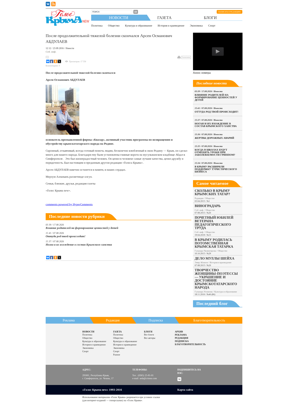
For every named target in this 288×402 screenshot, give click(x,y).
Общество (114, 25)
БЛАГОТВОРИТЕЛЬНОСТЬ (190, 344)
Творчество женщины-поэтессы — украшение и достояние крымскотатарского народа (216, 278)
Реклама (69, 320)
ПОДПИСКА (182, 341)
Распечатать (186, 57)
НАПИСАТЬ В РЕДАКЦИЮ (229, 12)
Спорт (211, 25)
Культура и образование (138, 25)
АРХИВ (179, 331)
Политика (96, 25)
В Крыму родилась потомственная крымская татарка (214, 243)
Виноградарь (208, 206)
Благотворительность (209, 320)
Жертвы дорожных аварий (214, 138)
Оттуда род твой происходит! (66, 236)
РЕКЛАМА (181, 335)
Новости (118, 17)
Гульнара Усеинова (203, 291)
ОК (135, 12)
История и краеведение (171, 25)
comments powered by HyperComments (69, 204)
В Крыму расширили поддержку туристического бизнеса (216, 169)
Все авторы (149, 338)
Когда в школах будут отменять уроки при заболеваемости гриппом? (215, 152)
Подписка (155, 320)
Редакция (199, 198)
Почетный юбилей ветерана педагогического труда (214, 223)
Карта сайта (185, 389)
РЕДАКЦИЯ (181, 338)
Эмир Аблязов (201, 262)
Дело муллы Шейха (214, 258)
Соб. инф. (51, 51)
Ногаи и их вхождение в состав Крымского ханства (79, 244)
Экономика (196, 25)
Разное (116, 354)
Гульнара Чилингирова (205, 251)
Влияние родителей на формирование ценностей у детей (82, 228)
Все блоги (149, 334)
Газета (164, 17)
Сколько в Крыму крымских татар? (212, 192)
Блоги (210, 17)
